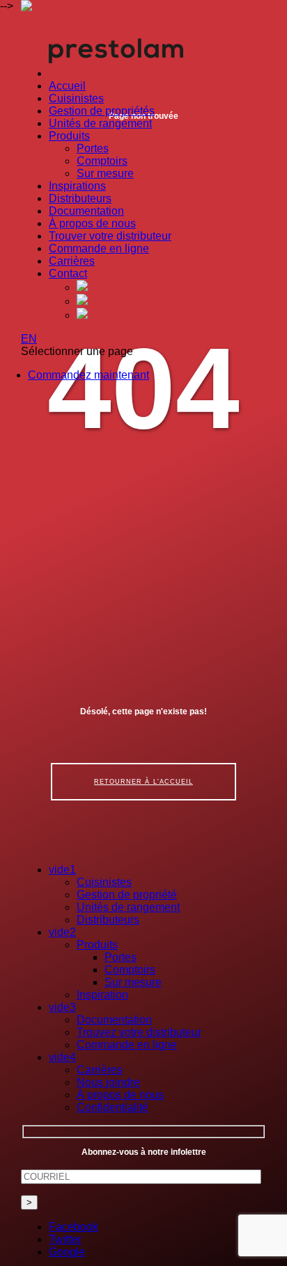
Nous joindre (108, 1082)
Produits (69, 136)
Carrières (72, 261)
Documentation (86, 211)
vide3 (62, 1007)
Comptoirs (102, 161)
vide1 (62, 869)
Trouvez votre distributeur (139, 1032)
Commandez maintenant (88, 375)
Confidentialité (112, 1107)
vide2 (62, 932)
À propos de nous (92, 223)
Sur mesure (105, 173)
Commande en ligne (99, 248)
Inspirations (77, 186)
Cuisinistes (76, 98)
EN (29, 339)
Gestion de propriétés (102, 111)
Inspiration (102, 995)
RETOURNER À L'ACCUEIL (143, 781)
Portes (93, 148)
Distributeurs (80, 198)
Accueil (67, 86)
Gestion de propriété (127, 895)
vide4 (62, 1057)
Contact (68, 273)
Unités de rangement (100, 123)
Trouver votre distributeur (110, 236)
